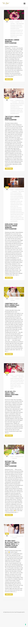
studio (22, 219)
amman (22, 191)
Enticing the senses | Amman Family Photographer (11, 463)
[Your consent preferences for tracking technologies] (25, 624)
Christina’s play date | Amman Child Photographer (12, 305)
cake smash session (17, 202)
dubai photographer (20, 212)
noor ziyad (21, 217)
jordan (22, 214)
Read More (9, 79)
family (15, 214)
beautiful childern (13, 199)
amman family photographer (16, 194)
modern (16, 216)
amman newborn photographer (16, 196)
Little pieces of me (19, 100)
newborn (20, 216)
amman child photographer (15, 193)
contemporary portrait (14, 204)
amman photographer (14, 197)
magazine (12, 216)
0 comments (14, 101)
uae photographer (14, 221)
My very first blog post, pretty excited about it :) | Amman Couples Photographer (12, 544)
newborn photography (14, 217)
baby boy (21, 197)
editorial (12, 214)
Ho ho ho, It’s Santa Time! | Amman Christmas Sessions (11, 394)
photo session (13, 219)
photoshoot (18, 219)
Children (17, 21)
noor (12, 21)
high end (18, 214)
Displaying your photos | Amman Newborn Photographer (11, 226)
